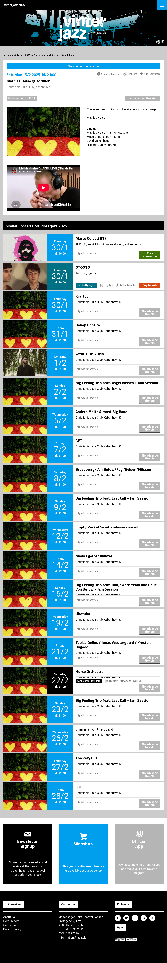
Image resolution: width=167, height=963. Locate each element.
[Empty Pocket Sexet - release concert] (25, 530)
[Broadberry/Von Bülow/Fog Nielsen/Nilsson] (25, 473)
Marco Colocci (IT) (91, 238)
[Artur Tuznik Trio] (25, 357)
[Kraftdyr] (25, 299)
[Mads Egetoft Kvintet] (25, 559)
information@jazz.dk (72, 937)
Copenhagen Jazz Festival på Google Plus (135, 918)
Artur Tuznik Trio (90, 354)
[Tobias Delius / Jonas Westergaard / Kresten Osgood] (25, 646)
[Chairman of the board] (25, 733)
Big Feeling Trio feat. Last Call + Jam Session (113, 498)
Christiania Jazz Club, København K (98, 302)
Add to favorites (151, 74)
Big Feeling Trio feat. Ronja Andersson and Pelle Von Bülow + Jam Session (116, 587)
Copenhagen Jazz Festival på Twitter (126, 918)
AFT (79, 440)
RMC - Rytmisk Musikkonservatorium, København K (109, 244)
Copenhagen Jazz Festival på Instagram (144, 918)
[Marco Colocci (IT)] (25, 242)
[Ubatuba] (25, 617)
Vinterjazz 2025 (22, 55)
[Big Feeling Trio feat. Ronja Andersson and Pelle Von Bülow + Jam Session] (25, 588)
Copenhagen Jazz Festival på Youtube (152, 918)
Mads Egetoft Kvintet (94, 556)
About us (9, 917)
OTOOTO (83, 267)
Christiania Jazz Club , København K (30, 87)
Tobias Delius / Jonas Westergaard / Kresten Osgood (113, 645)
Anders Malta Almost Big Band (101, 411)
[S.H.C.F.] (25, 790)
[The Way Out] (25, 761)
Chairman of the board (94, 729)
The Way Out (86, 758)
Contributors (11, 921)
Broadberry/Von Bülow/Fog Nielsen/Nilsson (113, 469)
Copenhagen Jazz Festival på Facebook (118, 918)
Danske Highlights (86, 285)
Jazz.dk (7, 55)
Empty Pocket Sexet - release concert (107, 527)
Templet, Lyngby (86, 273)
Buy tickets (149, 285)
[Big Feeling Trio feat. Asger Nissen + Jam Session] (25, 386)
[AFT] (25, 444)
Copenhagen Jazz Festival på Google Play (131, 939)
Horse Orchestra (89, 671)
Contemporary (15, 98)
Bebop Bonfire (88, 325)
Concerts (38, 55)
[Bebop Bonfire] (25, 328)
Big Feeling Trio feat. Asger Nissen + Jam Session (117, 383)
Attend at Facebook (110, 74)
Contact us (10, 925)
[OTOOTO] (25, 271)
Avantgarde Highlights (88, 681)
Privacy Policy (12, 929)
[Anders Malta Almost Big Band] (25, 415)
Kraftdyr (83, 296)
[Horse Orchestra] (25, 675)
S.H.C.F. (82, 787)
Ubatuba (83, 614)
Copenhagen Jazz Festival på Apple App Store (120, 939)
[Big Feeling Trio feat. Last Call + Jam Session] (25, 502)
